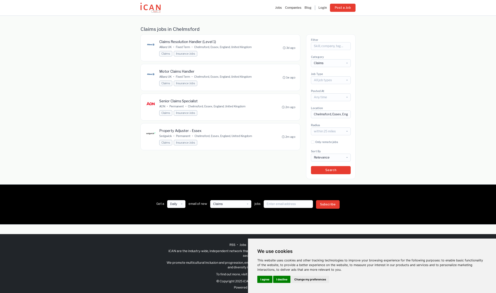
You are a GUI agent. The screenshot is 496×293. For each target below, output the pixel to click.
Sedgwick (165, 136)
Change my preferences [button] (310, 279)
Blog (308, 7)
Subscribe (328, 204)
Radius (315, 125)
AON (162, 106)
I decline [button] (281, 279)
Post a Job (343, 7)
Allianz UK (165, 47)
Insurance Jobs (185, 53)
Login (323, 7)
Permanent (176, 106)
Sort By (316, 151)
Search (330, 170)
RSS (232, 245)
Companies (293, 7)
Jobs (278, 7)
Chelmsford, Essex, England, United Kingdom (223, 47)
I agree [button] (264, 279)
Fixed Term (183, 47)
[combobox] (331, 63)
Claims (165, 53)
